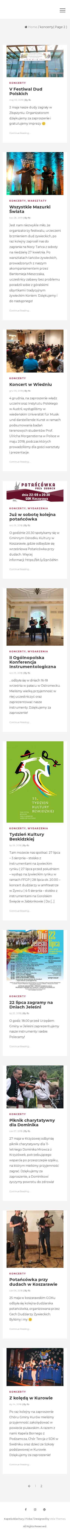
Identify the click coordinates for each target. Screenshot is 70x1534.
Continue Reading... (20, 133)
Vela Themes (57, 1518)
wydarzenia (38, 508)
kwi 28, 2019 (16, 217)
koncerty (17, 83)
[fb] (25, 1509)
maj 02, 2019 (16, 99)
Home (32, 27)
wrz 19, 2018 (16, 525)
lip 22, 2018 (15, 1013)
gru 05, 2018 (16, 390)
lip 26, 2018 (15, 845)
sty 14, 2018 (15, 1404)
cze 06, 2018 (16, 1290)
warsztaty (37, 200)
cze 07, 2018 (16, 1131)
